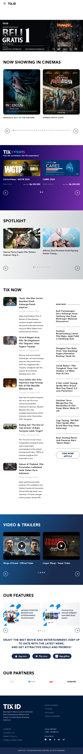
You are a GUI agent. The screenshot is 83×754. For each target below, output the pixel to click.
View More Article (68, 455)
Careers (7, 729)
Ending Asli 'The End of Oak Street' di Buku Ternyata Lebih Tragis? (31, 428)
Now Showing (51, 705)
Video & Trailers (52, 716)
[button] (7, 131)
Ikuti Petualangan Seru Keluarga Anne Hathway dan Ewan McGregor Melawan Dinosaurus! (66, 316)
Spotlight (49, 713)
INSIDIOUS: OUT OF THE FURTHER (18, 118)
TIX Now (48, 709)
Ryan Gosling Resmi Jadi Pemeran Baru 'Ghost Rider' (66, 440)
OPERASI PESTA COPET (53, 118)
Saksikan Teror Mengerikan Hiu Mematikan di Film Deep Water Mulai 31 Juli (67, 406)
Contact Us (8, 733)
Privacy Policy (10, 736)
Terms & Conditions (12, 740)
